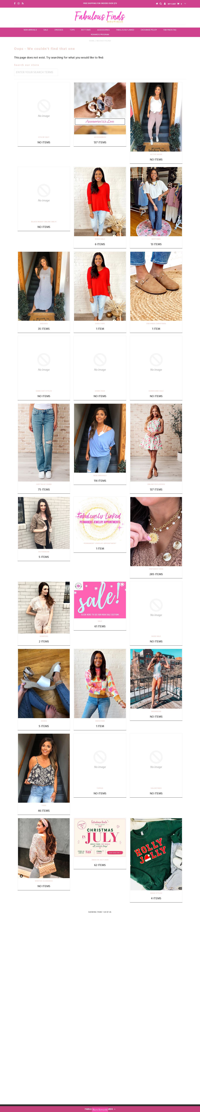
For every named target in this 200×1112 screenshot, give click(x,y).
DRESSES (59, 30)
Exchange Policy (149, 30)
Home (91, 40)
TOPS (72, 30)
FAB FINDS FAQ (169, 30)
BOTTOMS (86, 30)
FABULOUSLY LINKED (125, 30)
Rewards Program (100, 34)
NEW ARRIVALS (30, 30)
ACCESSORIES (103, 30)
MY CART (175, 4)
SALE (45, 30)
